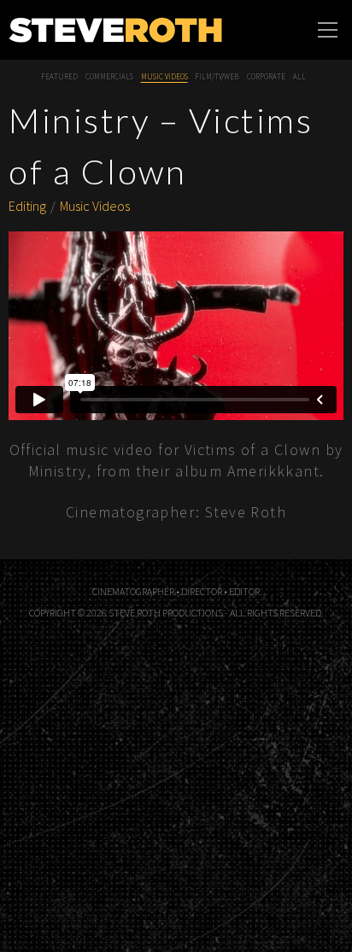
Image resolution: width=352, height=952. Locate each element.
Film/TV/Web (217, 77)
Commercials (109, 77)
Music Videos (164, 77)
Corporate (266, 77)
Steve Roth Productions (115, 30)
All (299, 77)
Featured (59, 77)
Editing (27, 205)
